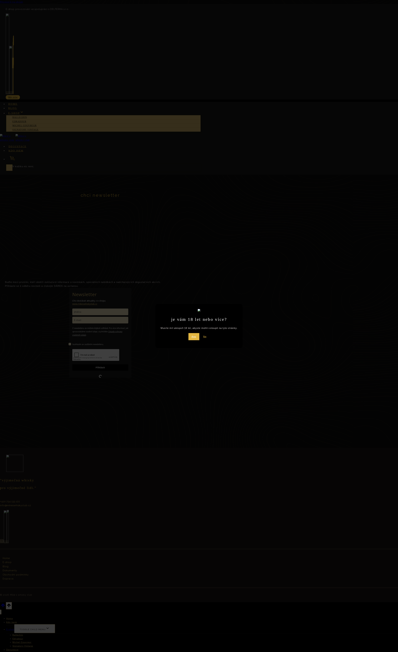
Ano (194, 336)
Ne (205, 336)
